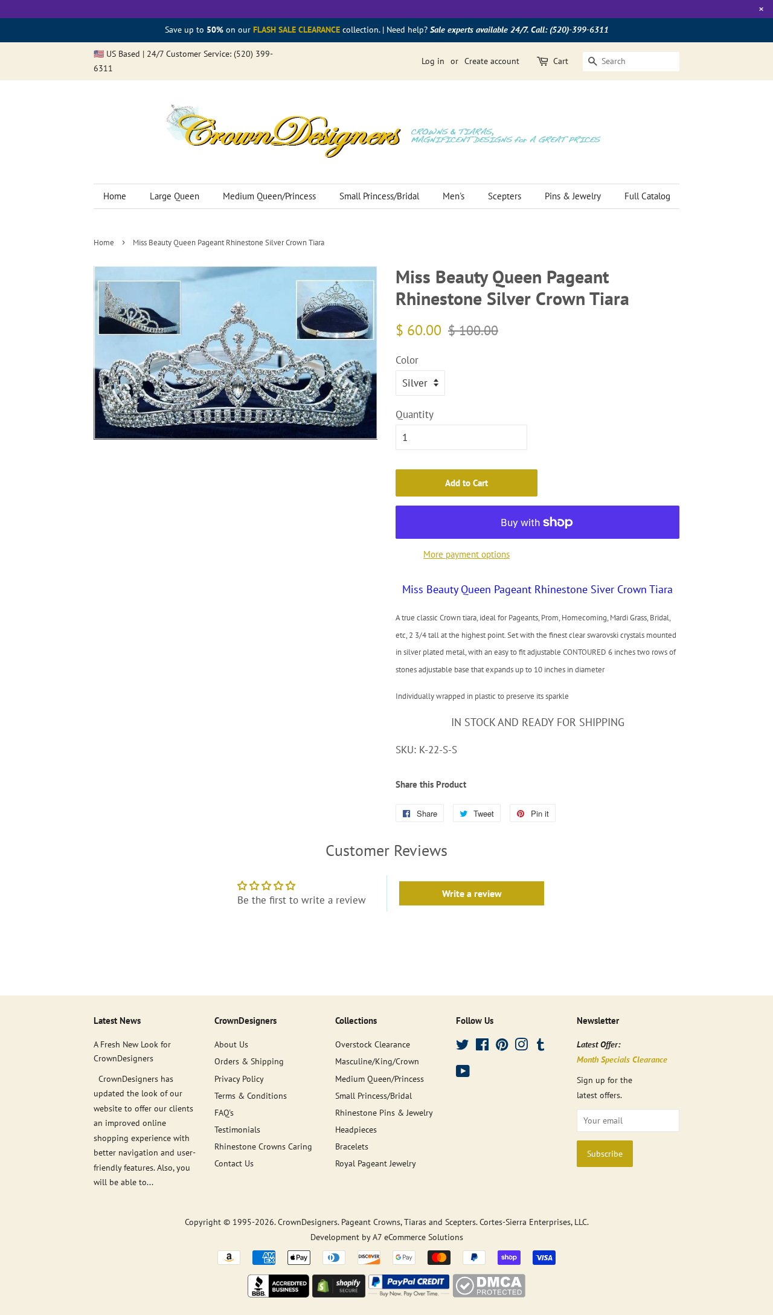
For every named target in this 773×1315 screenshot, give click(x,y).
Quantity (415, 414)
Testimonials (237, 1129)
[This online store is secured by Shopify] (338, 1294)
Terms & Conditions (250, 1095)
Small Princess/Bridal (379, 196)
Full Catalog (647, 196)
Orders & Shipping (249, 1061)
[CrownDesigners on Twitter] (462, 1046)
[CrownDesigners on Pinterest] (501, 1046)
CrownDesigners (308, 1221)
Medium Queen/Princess (269, 196)
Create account (491, 61)
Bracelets (351, 1146)
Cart (560, 61)
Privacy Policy (239, 1078)
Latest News (117, 1020)
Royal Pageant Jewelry (375, 1163)
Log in (433, 61)
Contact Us (234, 1163)
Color (407, 360)
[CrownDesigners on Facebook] (482, 1046)
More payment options (466, 554)
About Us (231, 1044)
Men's (453, 196)
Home (114, 196)
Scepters (504, 196)
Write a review (472, 893)
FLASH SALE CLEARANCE (296, 29)
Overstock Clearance (372, 1044)
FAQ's (224, 1112)
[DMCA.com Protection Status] (488, 1294)
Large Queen (174, 196)
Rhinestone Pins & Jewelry (384, 1112)
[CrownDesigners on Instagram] (521, 1046)
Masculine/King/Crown (377, 1061)
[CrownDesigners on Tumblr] (540, 1046)
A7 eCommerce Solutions (418, 1237)
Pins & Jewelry (573, 196)
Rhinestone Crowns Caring (263, 1146)
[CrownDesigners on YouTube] (463, 1073)
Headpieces (356, 1129)
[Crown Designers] (278, 1294)
